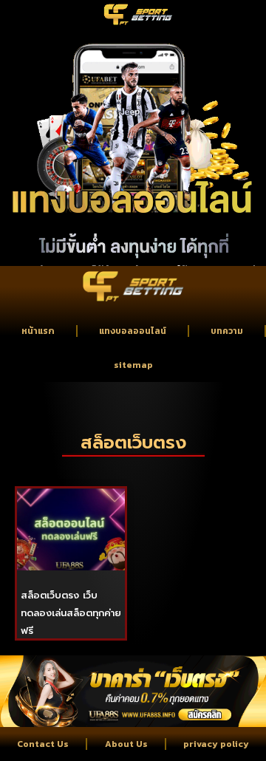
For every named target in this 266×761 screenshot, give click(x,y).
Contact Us (43, 744)
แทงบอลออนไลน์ (132, 331)
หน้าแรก (38, 331)
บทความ (227, 331)
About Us (126, 744)
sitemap (133, 365)
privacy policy (216, 744)
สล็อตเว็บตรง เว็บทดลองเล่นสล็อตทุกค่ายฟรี (71, 613)
